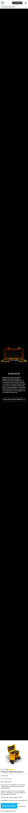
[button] (25, 3)
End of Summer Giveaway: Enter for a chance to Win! (9, 805)
